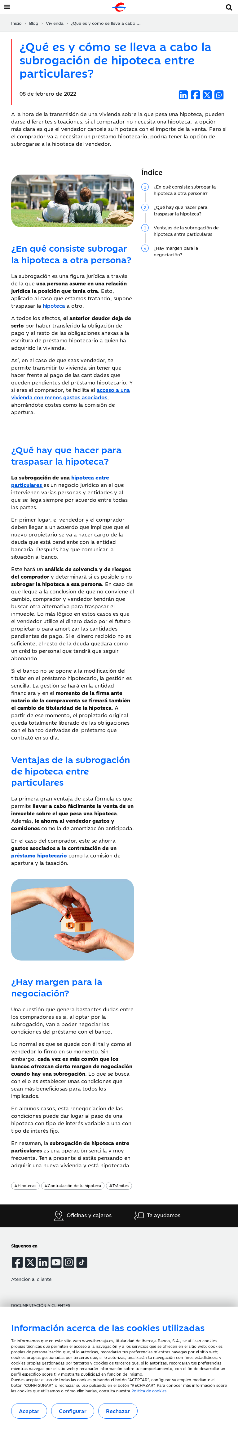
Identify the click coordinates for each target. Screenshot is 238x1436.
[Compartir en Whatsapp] (219, 94)
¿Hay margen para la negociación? (176, 251)
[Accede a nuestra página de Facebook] (17, 1262)
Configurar (72, 1411)
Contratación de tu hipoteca (73, 1185)
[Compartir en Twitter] (207, 94)
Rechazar (118, 1411)
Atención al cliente (31, 1279)
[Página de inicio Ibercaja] (119, 7)
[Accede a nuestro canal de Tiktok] (82, 1262)
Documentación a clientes (40, 1305)
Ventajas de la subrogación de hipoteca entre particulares (186, 230)
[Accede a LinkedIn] (43, 1262)
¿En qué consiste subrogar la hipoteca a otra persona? (185, 189)
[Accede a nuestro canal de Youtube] (56, 1262)
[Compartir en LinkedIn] (183, 94)
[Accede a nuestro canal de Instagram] (69, 1262)
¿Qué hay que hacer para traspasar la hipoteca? (180, 210)
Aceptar (29, 1411)
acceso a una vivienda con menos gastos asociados (70, 393)
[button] (229, 6)
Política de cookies (148, 1390)
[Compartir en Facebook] (195, 94)
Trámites (119, 1185)
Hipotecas (25, 1185)
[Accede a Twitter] (30, 1262)
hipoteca (54, 305)
